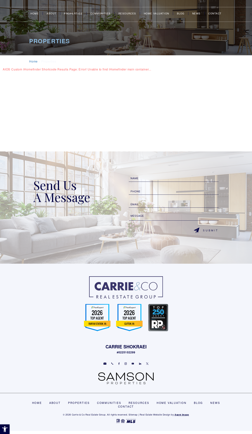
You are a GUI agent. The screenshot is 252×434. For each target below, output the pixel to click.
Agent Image (182, 414)
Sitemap (133, 414)
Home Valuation (156, 13)
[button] (5, 429)
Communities (100, 13)
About (51, 13)
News (196, 13)
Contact (215, 13)
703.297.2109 (112, 364)
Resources (127, 13)
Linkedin (140, 363)
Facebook (119, 363)
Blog (180, 13)
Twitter (147, 363)
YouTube (133, 363)
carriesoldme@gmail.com (104, 364)
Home (34, 13)
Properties (73, 13)
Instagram (126, 363)
